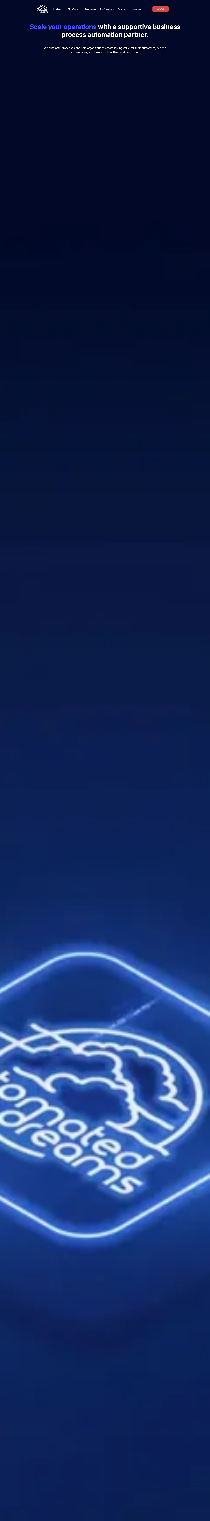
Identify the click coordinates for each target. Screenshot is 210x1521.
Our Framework (107, 9)
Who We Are (73, 9)
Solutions (57, 9)
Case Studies (90, 9)
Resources (136, 9)
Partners (121, 9)
